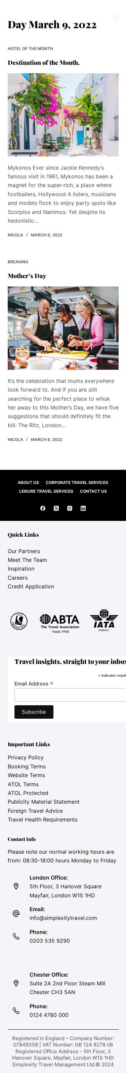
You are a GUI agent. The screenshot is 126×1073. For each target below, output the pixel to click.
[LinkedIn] (83, 508)
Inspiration (21, 568)
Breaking (18, 261)
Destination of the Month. (44, 62)
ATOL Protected (28, 793)
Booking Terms (27, 766)
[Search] (63, 17)
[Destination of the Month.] (63, 115)
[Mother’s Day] (63, 328)
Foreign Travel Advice (35, 810)
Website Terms (26, 775)
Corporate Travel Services (77, 482)
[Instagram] (69, 508)
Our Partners (24, 551)
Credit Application (31, 586)
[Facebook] (42, 508)
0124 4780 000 (49, 1015)
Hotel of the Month (30, 48)
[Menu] (116, 17)
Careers (18, 577)
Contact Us (93, 491)
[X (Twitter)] (56, 508)
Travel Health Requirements (43, 819)
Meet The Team (27, 559)
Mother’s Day (27, 276)
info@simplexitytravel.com (63, 917)
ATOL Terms (23, 784)
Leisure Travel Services (46, 491)
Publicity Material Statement (44, 801)
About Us (28, 482)
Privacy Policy (26, 757)
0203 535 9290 (50, 940)
